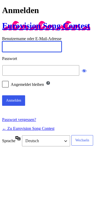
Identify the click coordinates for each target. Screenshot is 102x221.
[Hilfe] (48, 83)
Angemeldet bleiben (27, 84)
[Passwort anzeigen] (84, 70)
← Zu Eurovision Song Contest (28, 128)
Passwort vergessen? (19, 119)
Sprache (8, 141)
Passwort (9, 58)
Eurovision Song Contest (46, 25)
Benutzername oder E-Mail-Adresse (31, 39)
